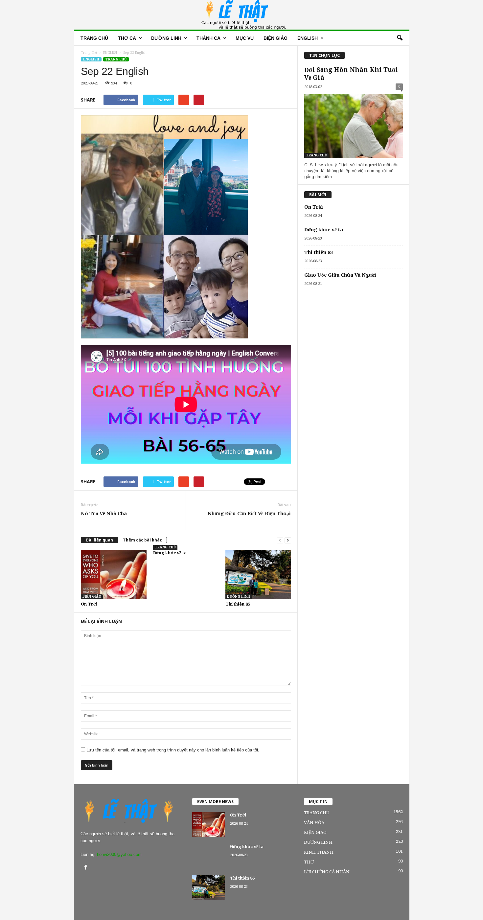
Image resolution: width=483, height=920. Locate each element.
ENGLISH (91, 59)
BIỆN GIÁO (276, 38)
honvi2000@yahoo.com (119, 854)
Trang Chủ (89, 53)
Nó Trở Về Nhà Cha (104, 514)
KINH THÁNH (319, 852)
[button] (399, 38)
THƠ (308, 862)
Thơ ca (127, 38)
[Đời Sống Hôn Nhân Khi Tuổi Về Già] (353, 126)
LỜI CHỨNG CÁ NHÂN (327, 871)
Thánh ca (208, 38)
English (307, 38)
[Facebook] (86, 867)
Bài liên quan (99, 540)
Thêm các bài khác (142, 540)
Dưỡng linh (166, 38)
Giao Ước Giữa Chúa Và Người (340, 275)
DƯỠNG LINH (238, 596)
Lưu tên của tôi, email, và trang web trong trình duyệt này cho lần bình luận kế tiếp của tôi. (172, 750)
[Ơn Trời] (114, 574)
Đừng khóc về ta (170, 552)
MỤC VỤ (245, 38)
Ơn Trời (89, 604)
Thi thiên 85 (237, 604)
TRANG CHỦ (115, 59)
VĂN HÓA (314, 822)
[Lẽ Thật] (241, 15)
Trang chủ (94, 38)
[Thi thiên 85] (258, 574)
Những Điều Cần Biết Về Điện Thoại (249, 514)
